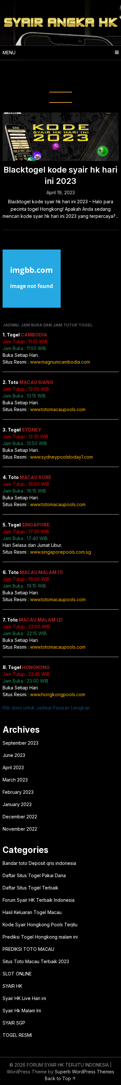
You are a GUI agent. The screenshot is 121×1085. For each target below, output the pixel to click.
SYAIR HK (12, 986)
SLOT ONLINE (17, 973)
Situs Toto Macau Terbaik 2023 (36, 961)
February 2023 (18, 792)
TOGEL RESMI (17, 1035)
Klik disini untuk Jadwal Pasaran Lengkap (46, 707)
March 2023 (15, 779)
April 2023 (13, 767)
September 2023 (20, 743)
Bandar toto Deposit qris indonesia (39, 863)
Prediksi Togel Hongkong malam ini (40, 937)
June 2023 (14, 755)
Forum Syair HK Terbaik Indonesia (39, 900)
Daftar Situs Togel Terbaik (30, 887)
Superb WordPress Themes (84, 1071)
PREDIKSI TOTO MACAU (28, 949)
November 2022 (20, 829)
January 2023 (17, 804)
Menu (9, 52)
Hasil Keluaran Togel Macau (32, 912)
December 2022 (20, 816)
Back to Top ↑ (60, 1078)
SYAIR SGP (14, 1023)
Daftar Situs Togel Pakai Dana (34, 875)
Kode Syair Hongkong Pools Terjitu (40, 924)
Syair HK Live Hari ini (24, 998)
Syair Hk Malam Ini (22, 1010)
